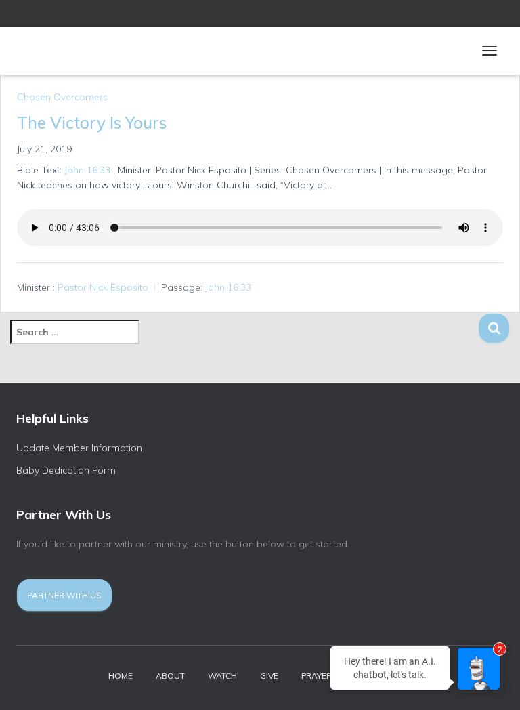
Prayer (316, 676)
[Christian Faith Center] (55, 51)
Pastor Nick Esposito (103, 287)
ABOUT (170, 676)
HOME (120, 676)
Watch (222, 676)
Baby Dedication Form (66, 470)
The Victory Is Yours (92, 122)
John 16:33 (87, 170)
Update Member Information (79, 448)
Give (269, 676)
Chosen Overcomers (62, 97)
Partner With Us (64, 595)
